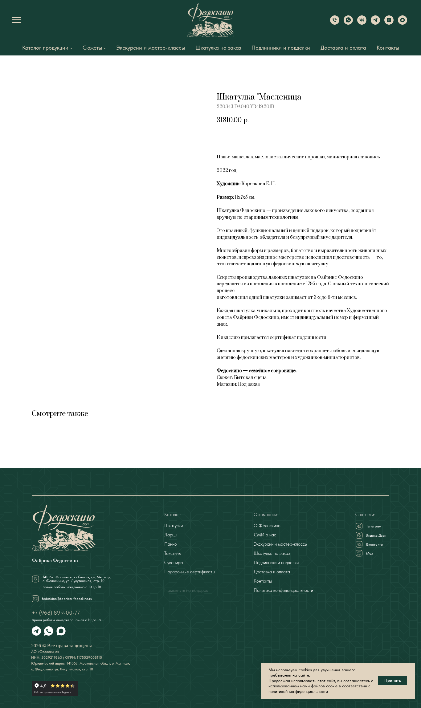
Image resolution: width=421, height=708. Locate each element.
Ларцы (170, 535)
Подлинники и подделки (280, 47)
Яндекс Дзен (376, 535)
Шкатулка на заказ (218, 47)
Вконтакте (374, 544)
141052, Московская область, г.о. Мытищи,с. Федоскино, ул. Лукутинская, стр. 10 (77, 579)
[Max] (402, 23)
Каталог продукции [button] (45, 47)
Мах (369, 553)
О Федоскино (267, 525)
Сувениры (173, 562)
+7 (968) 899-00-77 (56, 612)
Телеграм (373, 526)
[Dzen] (389, 23)
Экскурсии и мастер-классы (150, 47)
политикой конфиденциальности (298, 691)
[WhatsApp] (348, 23)
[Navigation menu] (16, 20)
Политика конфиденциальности (283, 590)
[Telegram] (375, 23)
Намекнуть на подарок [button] (186, 590)
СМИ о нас (265, 535)
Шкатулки (173, 525)
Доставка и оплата (343, 47)
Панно (170, 544)
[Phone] (334, 23)
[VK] (361, 23)
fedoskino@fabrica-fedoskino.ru (67, 598)
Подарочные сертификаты (189, 572)
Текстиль (172, 553)
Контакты (388, 47)
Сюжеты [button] (92, 47)
